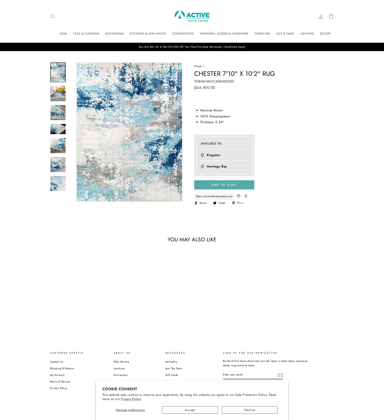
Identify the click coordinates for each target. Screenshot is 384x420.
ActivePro (171, 362)
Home (198, 66)
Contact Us (56, 362)
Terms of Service (60, 381)
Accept (190, 410)
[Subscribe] (280, 374)
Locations (119, 368)
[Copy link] (238, 196)
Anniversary (120, 375)
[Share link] (246, 196)
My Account (57, 375)
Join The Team (173, 368)
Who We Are (121, 362)
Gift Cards (171, 375)
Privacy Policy (131, 399)
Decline (249, 410)
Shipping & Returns (62, 368)
